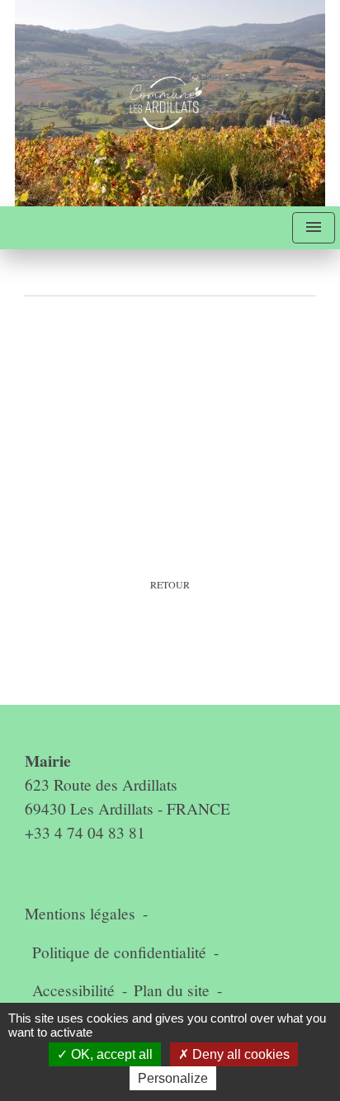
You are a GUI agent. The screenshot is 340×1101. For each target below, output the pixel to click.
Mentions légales (80, 913)
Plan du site (172, 990)
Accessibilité (73, 990)
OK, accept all (110, 1054)
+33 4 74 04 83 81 (85, 832)
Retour (170, 584)
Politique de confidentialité (119, 952)
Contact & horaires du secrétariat (148, 728)
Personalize (173, 1078)
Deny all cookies (239, 1054)
